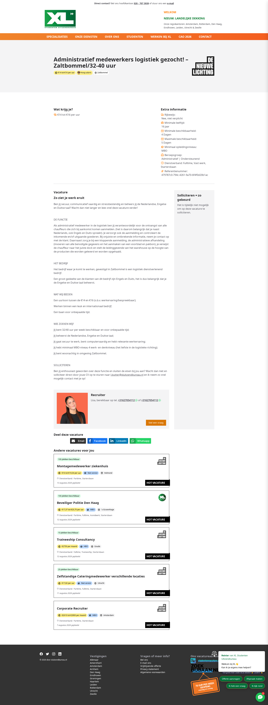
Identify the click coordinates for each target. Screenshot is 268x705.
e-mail (170, 3)
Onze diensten (86, 36)
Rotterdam (95, 687)
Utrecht (94, 690)
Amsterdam (96, 665)
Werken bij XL (161, 36)
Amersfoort (96, 662)
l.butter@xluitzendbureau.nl (127, 374)
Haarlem (94, 681)
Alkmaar (94, 659)
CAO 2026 (185, 36)
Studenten (135, 36)
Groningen (95, 678)
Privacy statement (149, 669)
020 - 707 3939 (141, 3)
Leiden (93, 684)
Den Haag (95, 672)
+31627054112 (126, 400)
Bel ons (144, 659)
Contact (205, 36)
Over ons (112, 36)
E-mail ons (145, 662)
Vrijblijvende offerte (150, 665)
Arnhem (94, 669)
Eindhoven (95, 675)
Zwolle (93, 693)
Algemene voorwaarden (152, 672)
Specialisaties (57, 36)
